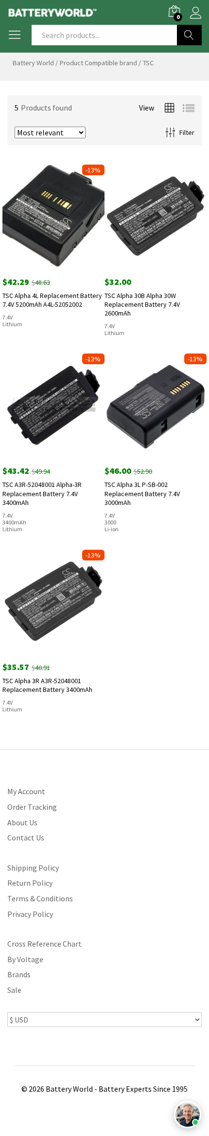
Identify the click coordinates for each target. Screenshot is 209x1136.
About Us (22, 822)
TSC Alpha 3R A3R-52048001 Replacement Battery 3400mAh (47, 685)
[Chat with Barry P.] (187, 1114)
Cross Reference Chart (44, 944)
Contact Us (25, 837)
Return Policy (29, 883)
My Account (26, 791)
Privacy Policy (30, 914)
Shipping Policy (33, 868)
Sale (14, 990)
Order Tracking (32, 807)
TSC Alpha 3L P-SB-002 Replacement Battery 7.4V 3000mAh (142, 493)
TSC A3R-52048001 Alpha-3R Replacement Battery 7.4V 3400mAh (42, 493)
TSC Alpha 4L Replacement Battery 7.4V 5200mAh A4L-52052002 (52, 300)
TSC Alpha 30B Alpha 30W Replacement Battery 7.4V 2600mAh (142, 304)
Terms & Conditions (40, 898)
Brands (19, 974)
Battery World (33, 62)
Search (189, 35)
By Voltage (25, 959)
